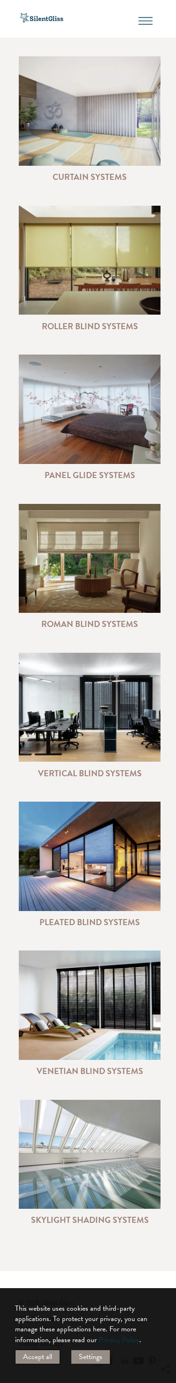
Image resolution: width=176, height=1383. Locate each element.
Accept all (37, 1356)
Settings (90, 1356)
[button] (165, 1284)
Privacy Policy (119, 1339)
